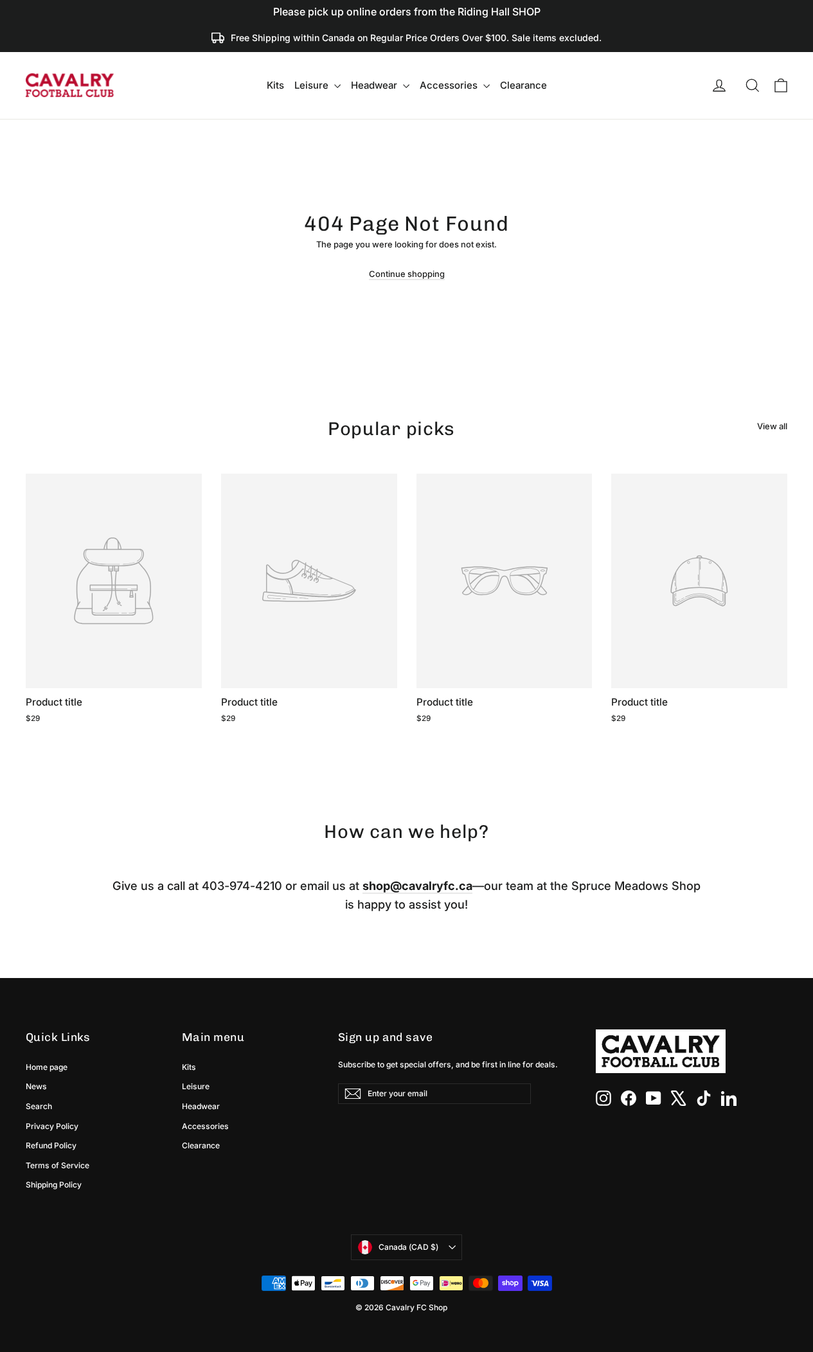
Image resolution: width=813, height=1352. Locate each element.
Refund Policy (51, 1145)
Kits (275, 85)
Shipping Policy (54, 1184)
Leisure (312, 85)
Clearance (523, 85)
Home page (46, 1067)
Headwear (375, 85)
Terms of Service (57, 1165)
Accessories (450, 85)
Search (39, 1106)
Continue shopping (407, 274)
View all (772, 426)
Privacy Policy (52, 1126)
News (36, 1086)
